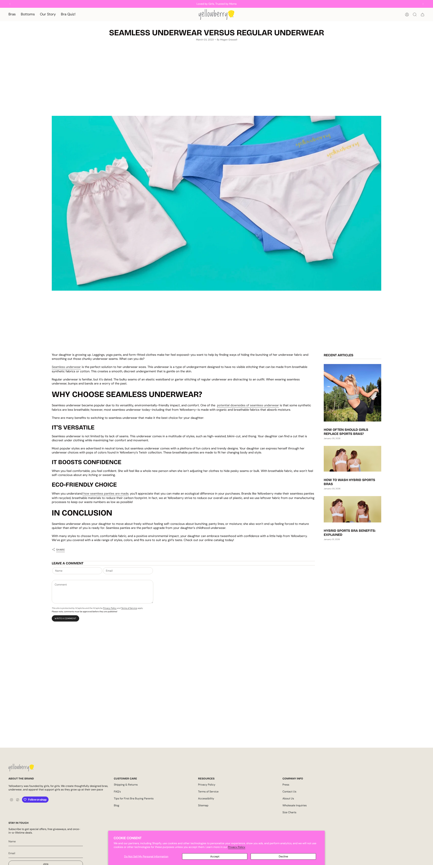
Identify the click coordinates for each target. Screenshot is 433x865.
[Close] (430, 3)
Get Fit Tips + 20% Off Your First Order (93, 450)
